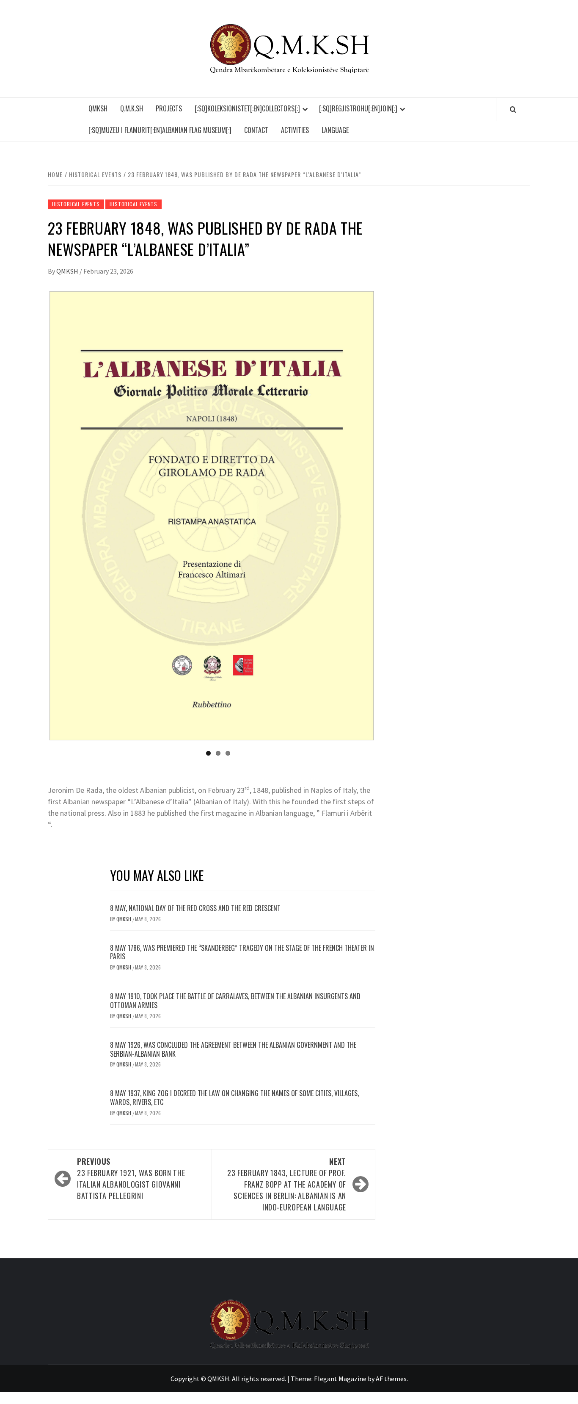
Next (386, 515)
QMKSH (97, 108)
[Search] (513, 109)
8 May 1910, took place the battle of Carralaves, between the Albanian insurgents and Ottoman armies (235, 1000)
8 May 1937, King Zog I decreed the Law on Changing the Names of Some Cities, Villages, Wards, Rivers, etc (234, 1097)
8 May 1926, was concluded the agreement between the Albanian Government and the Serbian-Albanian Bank (233, 1049)
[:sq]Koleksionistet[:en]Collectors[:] (247, 108)
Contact (256, 130)
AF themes (391, 1378)
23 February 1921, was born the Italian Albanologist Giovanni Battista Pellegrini (131, 1178)
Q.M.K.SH (131, 108)
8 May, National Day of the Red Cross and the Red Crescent (195, 908)
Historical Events (76, 204)
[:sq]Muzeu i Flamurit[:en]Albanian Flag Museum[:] (159, 130)
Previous (36, 515)
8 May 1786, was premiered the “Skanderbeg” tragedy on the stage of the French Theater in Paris (242, 952)
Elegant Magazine (340, 1378)
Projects (169, 108)
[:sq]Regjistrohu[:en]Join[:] (358, 108)
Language (335, 130)
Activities (295, 130)
